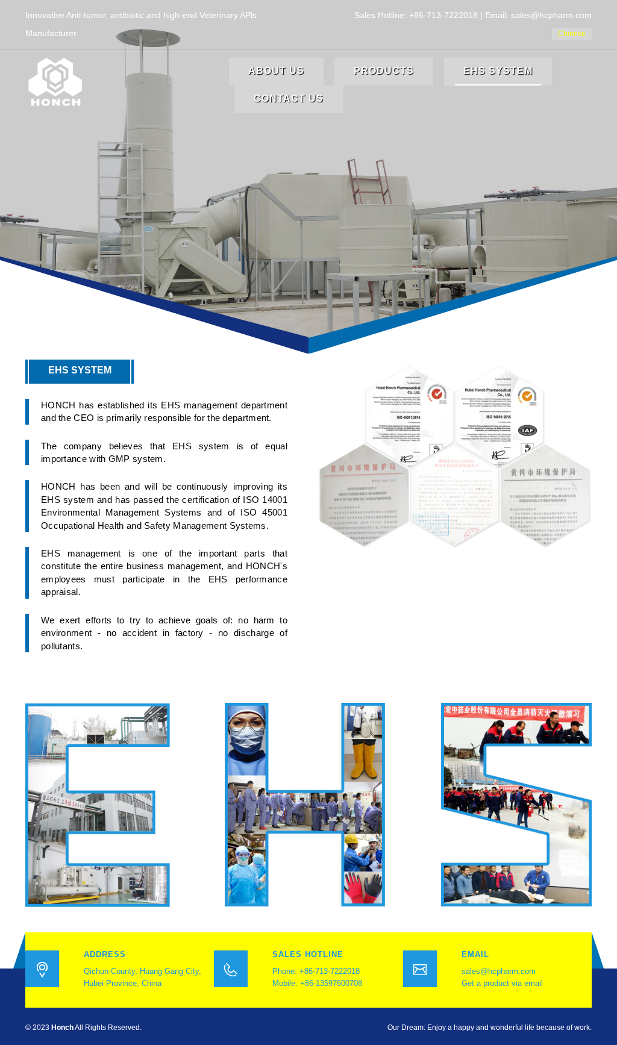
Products (384, 71)
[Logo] (55, 81)
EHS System (498, 71)
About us (276, 71)
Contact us (289, 98)
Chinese (572, 34)
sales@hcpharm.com (499, 971)
